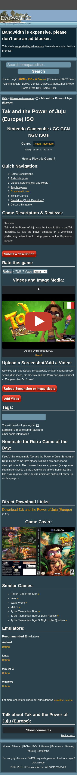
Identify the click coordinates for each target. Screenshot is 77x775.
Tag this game (19, 187)
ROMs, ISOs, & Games (32, 79)
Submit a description (19, 254)
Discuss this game (21, 204)
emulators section (63, 700)
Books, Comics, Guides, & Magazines (43, 83)
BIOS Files (68, 79)
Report (38, 355)
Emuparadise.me (35, 767)
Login (14, 79)
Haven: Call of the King (25, 593)
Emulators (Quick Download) (27, 200)
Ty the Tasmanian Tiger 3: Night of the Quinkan (39, 620)
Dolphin (6, 647)
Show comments (38, 730)
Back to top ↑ (68, 735)
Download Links (20, 191)
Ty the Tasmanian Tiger (25, 611)
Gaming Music (11, 83)
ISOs (4, 98)
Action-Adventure (44, 143)
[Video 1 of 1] (38, 321)
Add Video (11, 398)
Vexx (14, 598)
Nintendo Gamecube (22, 98)
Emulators (54, 79)
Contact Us (43, 751)
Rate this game (19, 178)
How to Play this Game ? (38, 158)
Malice (16, 607)
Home (5, 79)
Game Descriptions (22, 173)
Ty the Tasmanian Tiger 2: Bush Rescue (35, 615)
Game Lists (49, 88)
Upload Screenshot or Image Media (29, 388)
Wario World (19, 602)
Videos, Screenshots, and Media (29, 182)
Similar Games (19, 195)
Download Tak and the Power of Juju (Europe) (37, 509)
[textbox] (20, 417)
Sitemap (16, 746)
